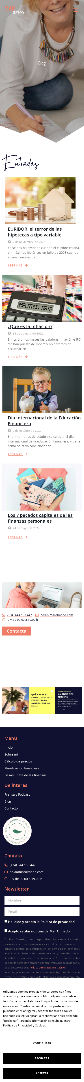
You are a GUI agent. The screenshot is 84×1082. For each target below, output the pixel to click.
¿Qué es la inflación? (30, 326)
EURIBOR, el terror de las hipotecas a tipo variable (35, 232)
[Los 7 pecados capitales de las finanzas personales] (42, 487)
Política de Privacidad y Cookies (48, 967)
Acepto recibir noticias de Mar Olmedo (39, 931)
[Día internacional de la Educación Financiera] (42, 389)
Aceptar (42, 1073)
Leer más (15, 265)
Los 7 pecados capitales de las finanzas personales (40, 518)
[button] (15, 700)
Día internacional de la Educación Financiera (44, 421)
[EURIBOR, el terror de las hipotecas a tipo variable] (42, 200)
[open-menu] (76, 10)
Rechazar (42, 1058)
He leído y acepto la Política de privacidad (41, 921)
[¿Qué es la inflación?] (42, 298)
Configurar (42, 1043)
